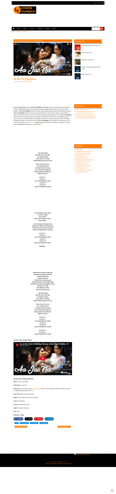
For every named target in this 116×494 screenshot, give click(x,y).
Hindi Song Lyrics (25, 40)
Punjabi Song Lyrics (82, 164)
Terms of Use (68, 463)
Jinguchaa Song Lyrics (82, 109)
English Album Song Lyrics (84, 151)
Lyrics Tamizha (19, 81)
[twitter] (98, 3)
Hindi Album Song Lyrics (83, 153)
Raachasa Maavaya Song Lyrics (85, 111)
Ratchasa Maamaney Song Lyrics (85, 116)
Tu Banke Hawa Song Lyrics (84, 113)
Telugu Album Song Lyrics (84, 170)
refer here (31, 122)
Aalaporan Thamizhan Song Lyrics (91, 45)
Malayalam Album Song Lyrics (85, 160)
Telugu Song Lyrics (81, 172)
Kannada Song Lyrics (82, 158)
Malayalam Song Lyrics (83, 162)
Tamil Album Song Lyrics (83, 166)
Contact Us (60, 463)
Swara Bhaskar (44, 422)
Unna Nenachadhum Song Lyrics (86, 118)
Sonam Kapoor (37, 388)
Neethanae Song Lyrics (88, 59)
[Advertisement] (77, 16)
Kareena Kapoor (24, 422)
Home (18, 40)
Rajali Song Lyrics (86, 74)
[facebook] (93, 3)
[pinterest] (95, 3)
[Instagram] (103, 3)
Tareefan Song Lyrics (63, 426)
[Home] (13, 28)
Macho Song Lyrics (86, 52)
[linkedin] (100, 3)
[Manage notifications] (112, 490)
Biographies (79, 149)
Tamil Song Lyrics (81, 168)
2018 (17, 422)
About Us (53, 463)
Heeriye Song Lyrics (21, 426)
